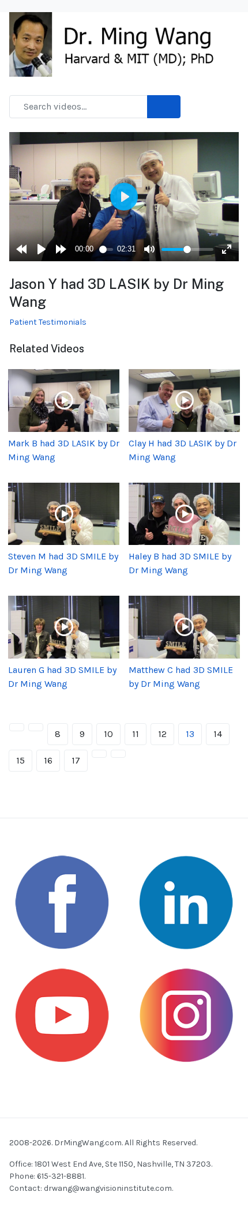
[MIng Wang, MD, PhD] (117, 43)
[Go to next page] (99, 754)
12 (162, 733)
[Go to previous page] (35, 727)
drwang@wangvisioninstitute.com (108, 1188)
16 (48, 760)
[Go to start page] (16, 727)
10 (108, 733)
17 (76, 760)
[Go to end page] (118, 754)
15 (20, 760)
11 (135, 733)
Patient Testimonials (48, 322)
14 (217, 733)
